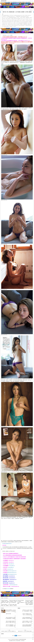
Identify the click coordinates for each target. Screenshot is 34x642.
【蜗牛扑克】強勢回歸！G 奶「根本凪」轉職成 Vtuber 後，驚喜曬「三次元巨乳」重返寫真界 (27, 637)
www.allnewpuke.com (13, 594)
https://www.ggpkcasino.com (12, 589)
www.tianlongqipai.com (13, 599)
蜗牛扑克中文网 (3, 0)
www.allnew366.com (12, 592)
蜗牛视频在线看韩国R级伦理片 (7, 558)
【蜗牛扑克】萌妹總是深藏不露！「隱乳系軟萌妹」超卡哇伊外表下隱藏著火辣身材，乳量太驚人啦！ (27, 633)
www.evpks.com (11, 575)
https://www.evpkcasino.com (11, 587)
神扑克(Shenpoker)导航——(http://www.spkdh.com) (11, 601)
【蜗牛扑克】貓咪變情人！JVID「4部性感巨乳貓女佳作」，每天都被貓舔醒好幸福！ (11, 626)
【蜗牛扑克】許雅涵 (8, 628)
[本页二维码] (33, 639)
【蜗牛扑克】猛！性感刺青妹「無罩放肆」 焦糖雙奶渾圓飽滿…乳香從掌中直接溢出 (29, 619)
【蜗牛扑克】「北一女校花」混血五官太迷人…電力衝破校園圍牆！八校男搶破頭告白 (27, 626)
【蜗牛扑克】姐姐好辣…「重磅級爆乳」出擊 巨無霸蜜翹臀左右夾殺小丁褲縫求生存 (5, 620)
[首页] (33, 632)
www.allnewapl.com (11, 596)
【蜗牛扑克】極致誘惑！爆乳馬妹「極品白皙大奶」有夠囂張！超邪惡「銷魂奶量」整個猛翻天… (11, 637)
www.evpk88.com (12, 580)
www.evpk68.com (11, 582)
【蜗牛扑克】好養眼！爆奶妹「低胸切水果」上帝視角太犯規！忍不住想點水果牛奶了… (13, 620)
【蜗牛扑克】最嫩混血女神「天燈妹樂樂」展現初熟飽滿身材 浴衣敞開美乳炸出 (11, 633)
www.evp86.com (8, 35)
